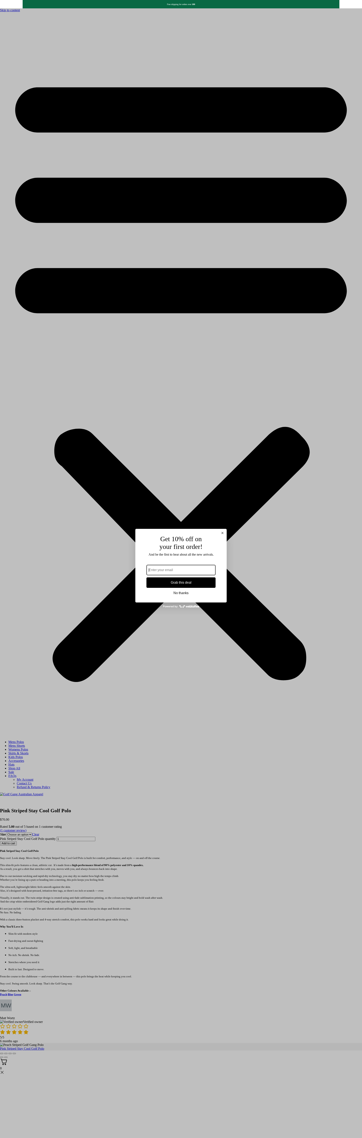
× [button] (222, 533)
